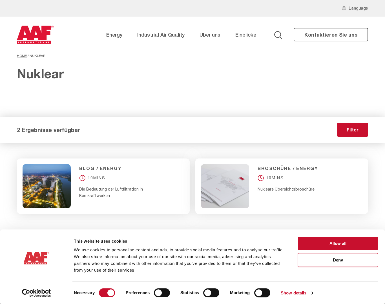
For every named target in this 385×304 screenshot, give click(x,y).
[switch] (162, 292)
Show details (293, 292)
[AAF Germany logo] (35, 35)
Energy (114, 35)
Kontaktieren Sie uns (330, 35)
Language (358, 8)
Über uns (210, 35)
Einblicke (245, 35)
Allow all (337, 243)
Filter (353, 129)
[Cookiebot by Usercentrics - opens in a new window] (36, 293)
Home (22, 56)
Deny (338, 260)
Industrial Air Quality (161, 35)
